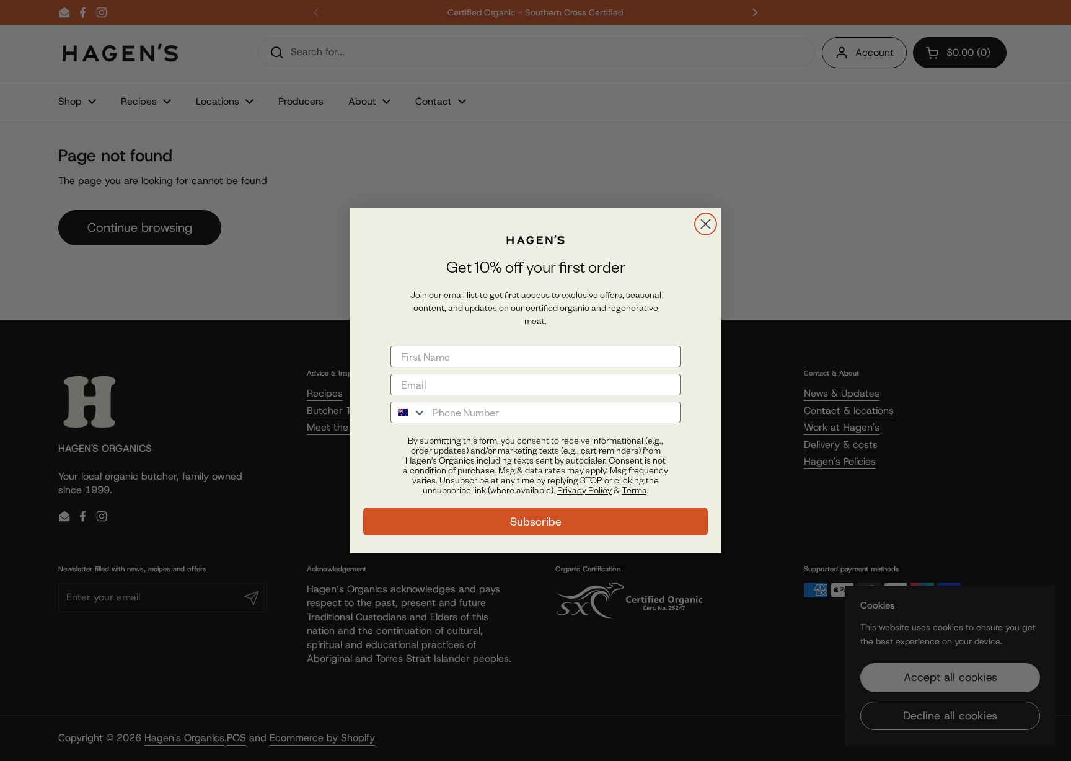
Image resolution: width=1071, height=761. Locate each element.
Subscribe (536, 521)
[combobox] (408, 412)
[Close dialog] (705, 224)
